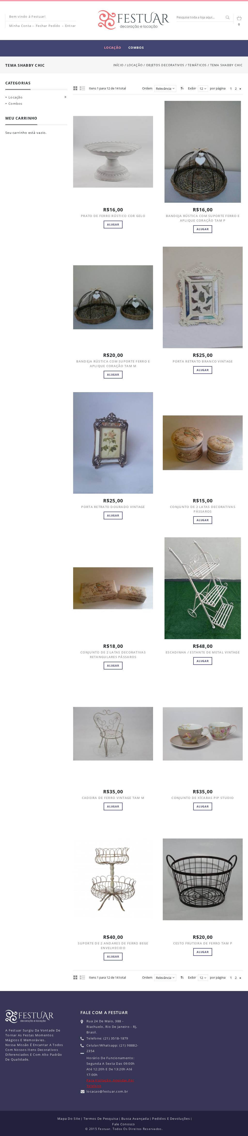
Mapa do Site (68, 1118)
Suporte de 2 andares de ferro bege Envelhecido (113, 945)
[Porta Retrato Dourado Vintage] (113, 443)
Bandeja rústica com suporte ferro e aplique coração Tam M (113, 363)
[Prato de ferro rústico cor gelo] (113, 152)
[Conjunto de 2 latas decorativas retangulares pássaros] (113, 588)
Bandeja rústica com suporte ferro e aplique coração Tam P (203, 218)
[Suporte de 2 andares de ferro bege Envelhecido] (113, 879)
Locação (135, 65)
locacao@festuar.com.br (107, 1091)
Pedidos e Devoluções (171, 1118)
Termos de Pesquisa (101, 1118)
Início (118, 65)
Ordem (147, 88)
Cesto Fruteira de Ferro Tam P (202, 943)
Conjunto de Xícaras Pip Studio (202, 798)
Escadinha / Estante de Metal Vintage (203, 652)
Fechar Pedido (48, 26)
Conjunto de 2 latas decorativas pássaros (202, 509)
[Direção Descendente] (181, 88)
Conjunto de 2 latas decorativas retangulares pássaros (113, 654)
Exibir (192, 88)
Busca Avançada (135, 1118)
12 (201, 88)
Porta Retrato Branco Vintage (203, 361)
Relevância (163, 88)
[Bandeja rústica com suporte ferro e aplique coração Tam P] (203, 152)
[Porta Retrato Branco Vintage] (203, 297)
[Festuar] (133, 20)
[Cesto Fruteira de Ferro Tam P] (203, 879)
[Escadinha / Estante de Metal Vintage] (203, 588)
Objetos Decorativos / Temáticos (177, 65)
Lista (82, 88)
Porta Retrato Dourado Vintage (113, 507)
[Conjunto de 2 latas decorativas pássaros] (203, 443)
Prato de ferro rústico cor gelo (113, 216)
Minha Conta (20, 26)
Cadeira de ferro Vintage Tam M (113, 798)
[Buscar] (227, 17)
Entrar (70, 26)
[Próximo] (240, 88)
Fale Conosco (123, 1124)
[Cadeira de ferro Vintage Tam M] (113, 734)
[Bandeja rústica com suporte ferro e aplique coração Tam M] (113, 297)
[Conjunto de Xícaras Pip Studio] (203, 734)
